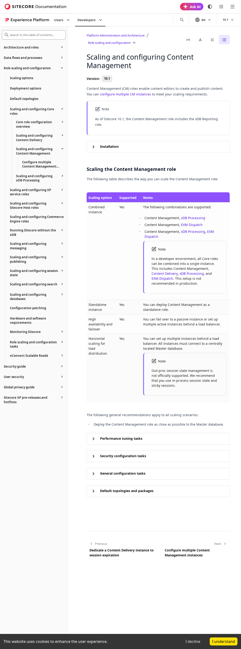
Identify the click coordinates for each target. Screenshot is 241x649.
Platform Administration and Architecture (116, 35)
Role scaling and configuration (109, 43)
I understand (223, 641)
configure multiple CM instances (125, 94)
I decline (192, 641)
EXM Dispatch (192, 224)
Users (58, 20)
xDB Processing (193, 218)
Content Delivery (165, 273)
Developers (86, 20)
